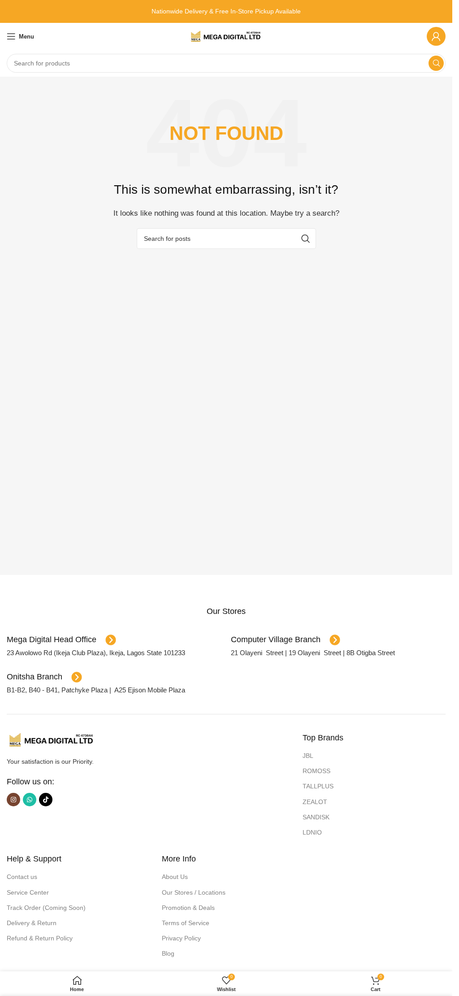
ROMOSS (316, 770)
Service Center (28, 892)
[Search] (436, 63)
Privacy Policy (181, 938)
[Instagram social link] (13, 799)
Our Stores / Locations (193, 892)
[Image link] (51, 739)
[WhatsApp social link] (29, 799)
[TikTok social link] (45, 799)
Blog (168, 953)
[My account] (436, 36)
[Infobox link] (226, 611)
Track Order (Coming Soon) (46, 907)
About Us (175, 876)
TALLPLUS (318, 786)
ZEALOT (315, 801)
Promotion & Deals (188, 907)
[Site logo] (226, 35)
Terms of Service (185, 922)
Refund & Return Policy (40, 938)
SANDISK (316, 817)
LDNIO (312, 832)
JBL (308, 755)
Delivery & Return (31, 922)
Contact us (22, 876)
